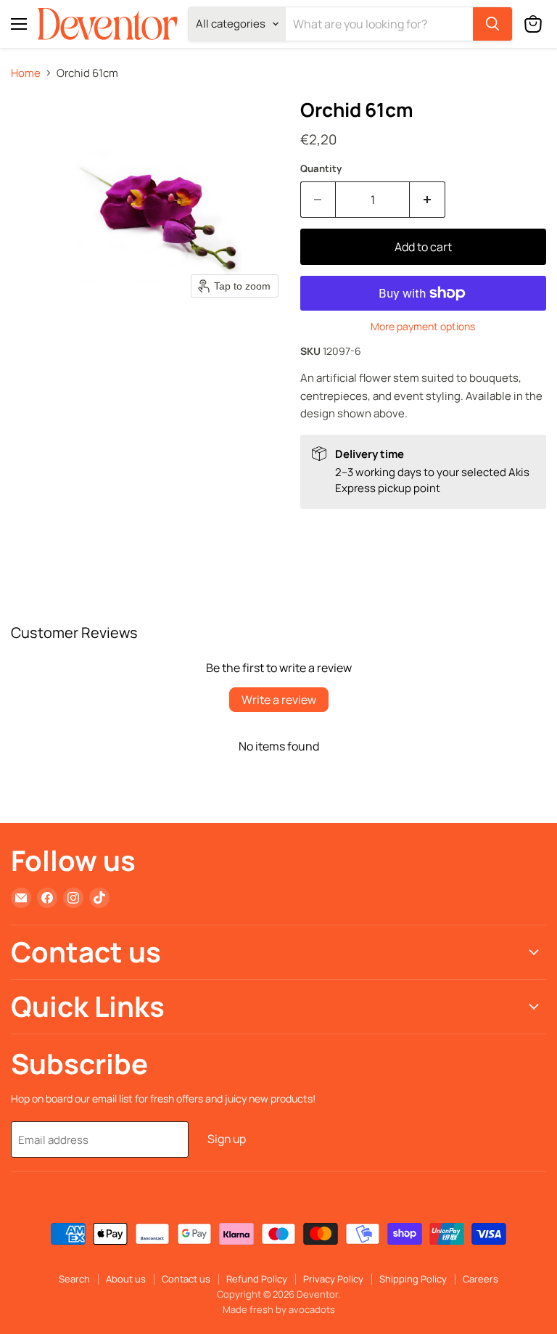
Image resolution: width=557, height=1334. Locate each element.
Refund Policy (256, 1278)
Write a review (279, 700)
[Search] (492, 24)
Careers (480, 1278)
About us (126, 1278)
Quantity (321, 168)
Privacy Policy (333, 1278)
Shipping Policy (413, 1278)
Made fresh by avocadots (279, 1309)
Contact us (186, 1278)
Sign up (226, 1139)
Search (74, 1278)
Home (26, 73)
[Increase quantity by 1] (427, 199)
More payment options (423, 326)
